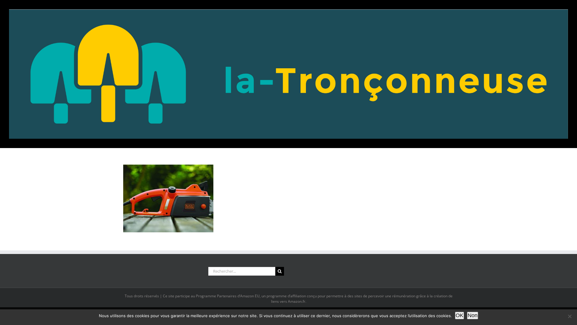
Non (473, 315)
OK (459, 315)
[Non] (569, 316)
